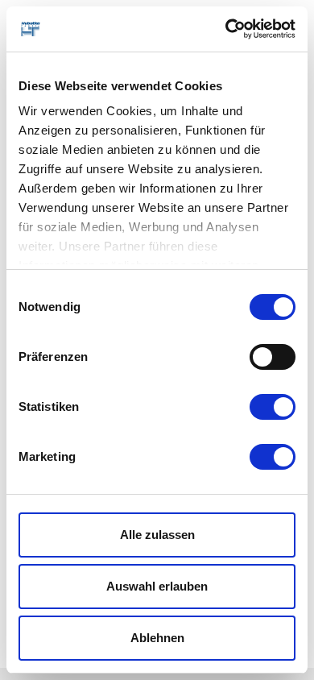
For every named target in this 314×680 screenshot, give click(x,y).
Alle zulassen (157, 534)
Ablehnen (157, 638)
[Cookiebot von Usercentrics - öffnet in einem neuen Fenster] (225, 29)
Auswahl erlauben (157, 586)
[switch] (272, 357)
